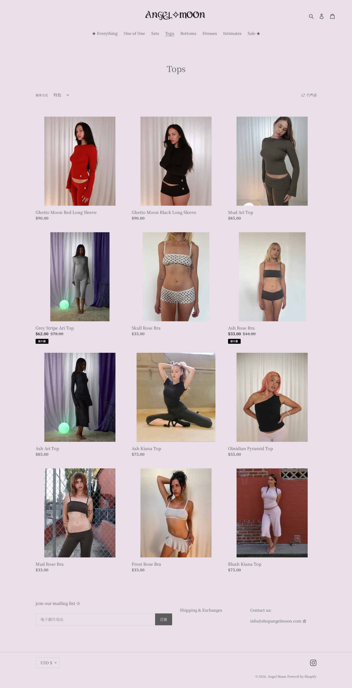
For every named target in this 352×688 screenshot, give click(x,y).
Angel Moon (277, 676)
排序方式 (42, 95)
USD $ (46, 662)
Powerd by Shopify (301, 676)
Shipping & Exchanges (201, 610)
